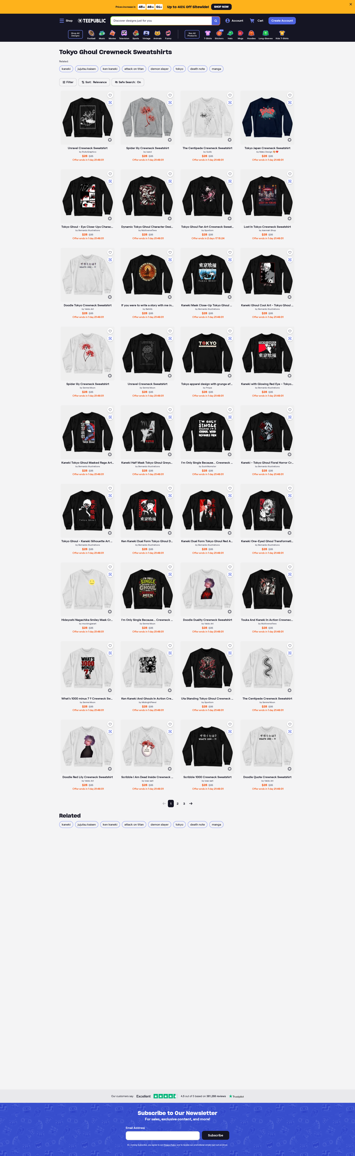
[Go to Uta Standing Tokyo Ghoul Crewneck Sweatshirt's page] (207, 668)
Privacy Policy (170, 1145)
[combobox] (161, 21)
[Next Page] (191, 803)
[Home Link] (92, 20)
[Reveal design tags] (110, 140)
